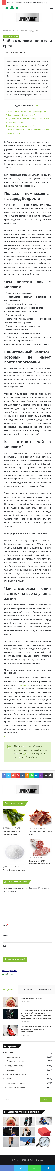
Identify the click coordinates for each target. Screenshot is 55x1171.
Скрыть (38, 106)
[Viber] (41, 775)
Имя (5, 925)
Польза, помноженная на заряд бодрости (26, 111)
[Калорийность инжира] (10, 1002)
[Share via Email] (45, 775)
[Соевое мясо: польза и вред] (40, 817)
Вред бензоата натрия (14, 870)
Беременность (13, 1057)
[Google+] (13, 775)
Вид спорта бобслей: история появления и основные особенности (36, 1029)
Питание (15, 30)
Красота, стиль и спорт (15, 1074)
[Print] (50, 775)
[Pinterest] (18, 775)
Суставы (11, 1070)
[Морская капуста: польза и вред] (14, 817)
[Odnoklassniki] (27, 775)
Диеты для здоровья (16, 1083)
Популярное (9, 989)
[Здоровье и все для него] (12, 7)
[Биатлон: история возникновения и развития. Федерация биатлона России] (27, 1141)
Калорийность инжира (32, 998)
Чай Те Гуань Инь (8, 973)
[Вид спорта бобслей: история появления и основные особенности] (10, 1030)
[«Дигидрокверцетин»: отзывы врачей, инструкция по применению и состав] (44, 1131)
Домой (8, 30)
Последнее (27, 989)
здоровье (24, 685)
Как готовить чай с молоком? (20, 126)
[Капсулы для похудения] (27, 17)
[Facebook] (4, 775)
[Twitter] (8, 775)
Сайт (5, 946)
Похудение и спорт (15, 1065)
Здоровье (9, 1052)
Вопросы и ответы (15, 1061)
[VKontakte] (22, 775)
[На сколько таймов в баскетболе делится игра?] (11, 1131)
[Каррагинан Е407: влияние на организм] (40, 847)
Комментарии (45, 989)
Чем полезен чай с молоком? (20, 115)
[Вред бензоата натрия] (14, 852)
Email (6, 935)
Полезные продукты (29, 30)
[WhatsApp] (31, 775)
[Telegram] (36, 775)
